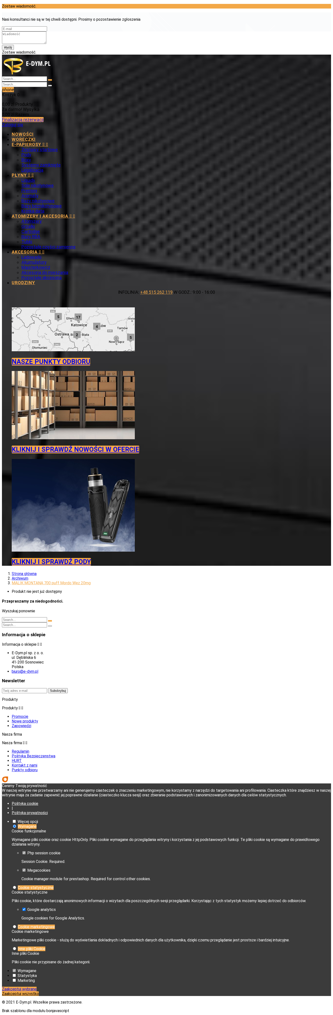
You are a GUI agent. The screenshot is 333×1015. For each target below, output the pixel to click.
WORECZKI (24, 139)
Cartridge (30, 231)
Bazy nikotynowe (38, 200)
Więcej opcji (28, 821)
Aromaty (30, 195)
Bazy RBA (30, 236)
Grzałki (28, 226)
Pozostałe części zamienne (48, 246)
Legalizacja (32, 170)
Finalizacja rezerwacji (23, 119)
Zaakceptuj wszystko (20, 993)
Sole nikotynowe (37, 185)
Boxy (26, 159)
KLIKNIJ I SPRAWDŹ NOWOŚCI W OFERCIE (75, 449)
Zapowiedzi (21, 725)
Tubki (26, 241)
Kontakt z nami (24, 765)
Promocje (20, 716)
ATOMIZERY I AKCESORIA (43, 216)
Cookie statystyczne (36, 887)
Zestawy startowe (39, 149)
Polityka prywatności (30, 812)
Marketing (26, 980)
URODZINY (23, 282)
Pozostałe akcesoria (41, 277)
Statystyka (27, 975)
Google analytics (41, 909)
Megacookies (38, 870)
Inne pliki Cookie (31, 949)
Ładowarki (31, 257)
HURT (17, 760)
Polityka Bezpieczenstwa (33, 756)
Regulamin (20, 751)
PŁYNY (23, 175)
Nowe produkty (25, 721)
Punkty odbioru (25, 770)
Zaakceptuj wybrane (19, 989)
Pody (26, 154)
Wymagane (27, 826)
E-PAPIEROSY (30, 144)
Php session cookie (43, 853)
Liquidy (28, 180)
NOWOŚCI (23, 134)
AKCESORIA (28, 251)
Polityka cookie (25, 803)
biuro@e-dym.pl (25, 671)
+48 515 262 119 (156, 292)
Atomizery (31, 221)
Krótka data (32, 211)
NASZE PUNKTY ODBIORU (51, 362)
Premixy (29, 190)
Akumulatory (34, 262)
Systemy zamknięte (41, 164)
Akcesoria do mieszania (44, 272)
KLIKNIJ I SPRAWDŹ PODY (51, 562)
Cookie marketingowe (36, 927)
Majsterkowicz (35, 267)
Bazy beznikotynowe (41, 205)
